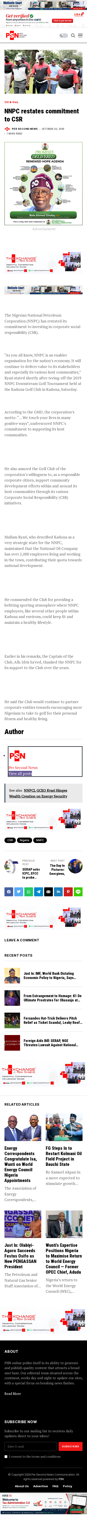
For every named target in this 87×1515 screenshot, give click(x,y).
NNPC (40, 840)
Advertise (40, 1486)
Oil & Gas (11, 102)
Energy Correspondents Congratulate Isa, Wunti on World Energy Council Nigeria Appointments (20, 1164)
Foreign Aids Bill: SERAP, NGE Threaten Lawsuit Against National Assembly (50, 1045)
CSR (10, 840)
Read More (12, 1393)
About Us (22, 1486)
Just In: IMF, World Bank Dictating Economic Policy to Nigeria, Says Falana (49, 977)
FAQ (55, 1486)
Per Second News (25, 129)
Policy (67, 1486)
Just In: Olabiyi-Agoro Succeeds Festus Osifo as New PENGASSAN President (20, 1256)
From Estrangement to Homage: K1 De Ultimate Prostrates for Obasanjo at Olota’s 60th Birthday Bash (53, 1000)
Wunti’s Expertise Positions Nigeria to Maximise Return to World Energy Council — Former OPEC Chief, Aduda (64, 1259)
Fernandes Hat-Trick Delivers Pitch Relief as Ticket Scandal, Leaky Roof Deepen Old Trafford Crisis (52, 1022)
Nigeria (24, 840)
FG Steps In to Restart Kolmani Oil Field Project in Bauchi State (64, 1156)
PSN (61, 1479)
